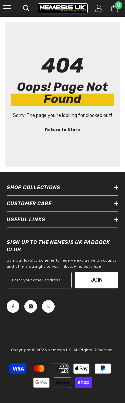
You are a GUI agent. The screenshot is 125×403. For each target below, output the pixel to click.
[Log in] (98, 8)
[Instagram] (30, 306)
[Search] (26, 8)
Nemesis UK (59, 350)
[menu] (7, 8)
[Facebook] (13, 306)
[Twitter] (48, 306)
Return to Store (62, 129)
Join (97, 280)
